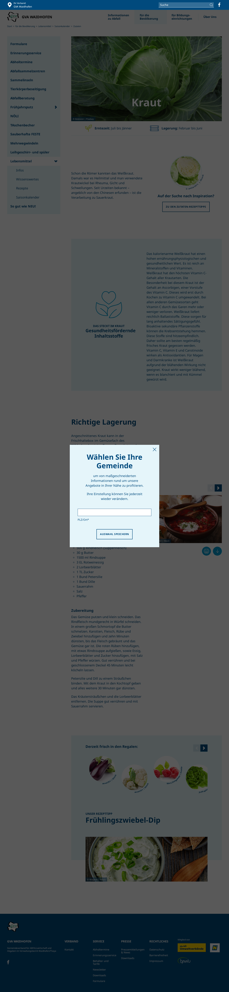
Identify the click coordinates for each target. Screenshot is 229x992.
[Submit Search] (211, 5)
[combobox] (186, 5)
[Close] (154, 449)
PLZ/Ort (83, 519)
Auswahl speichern (114, 534)
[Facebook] (219, 4)
